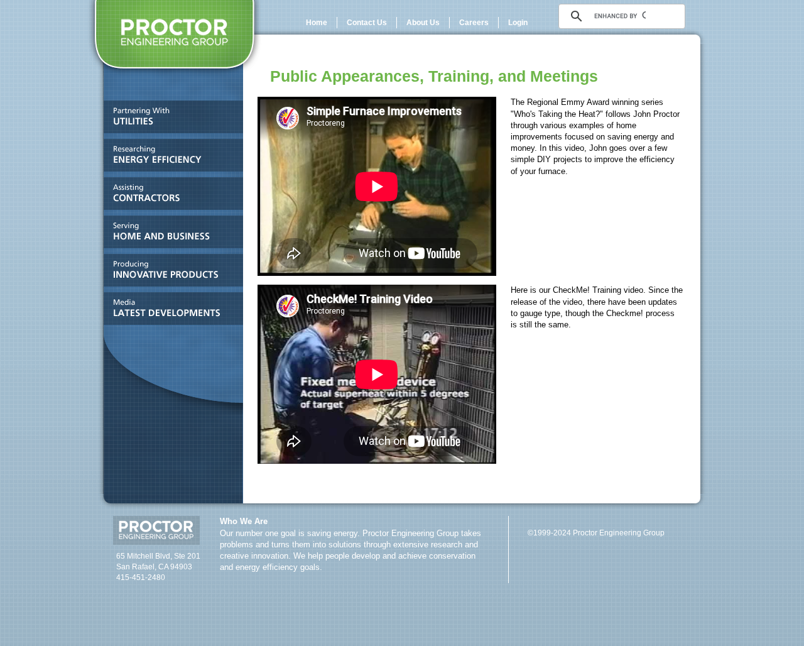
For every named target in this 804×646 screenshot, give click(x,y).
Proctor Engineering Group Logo (174, 39)
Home (316, 22)
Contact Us (367, 22)
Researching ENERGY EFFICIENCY (170, 158)
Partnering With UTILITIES (170, 120)
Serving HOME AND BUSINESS (170, 235)
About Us (423, 22)
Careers (474, 22)
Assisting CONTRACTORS (170, 196)
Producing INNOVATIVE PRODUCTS (170, 273)
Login (518, 22)
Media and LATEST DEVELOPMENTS (170, 311)
